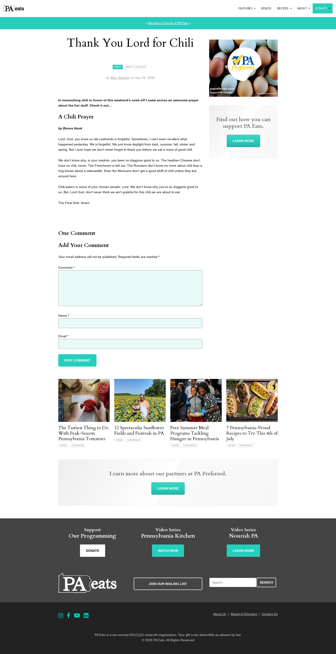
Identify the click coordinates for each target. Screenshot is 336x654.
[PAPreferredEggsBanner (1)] (243, 95)
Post (117, 67)
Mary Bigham (120, 78)
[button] (254, 8)
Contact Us (270, 614)
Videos (266, 8)
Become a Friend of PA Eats (168, 23)
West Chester (136, 67)
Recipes (283, 8)
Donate (321, 8)
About (302, 8)
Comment (66, 267)
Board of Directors (244, 614)
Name (63, 315)
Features (245, 8)
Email (63, 336)
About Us (219, 614)
